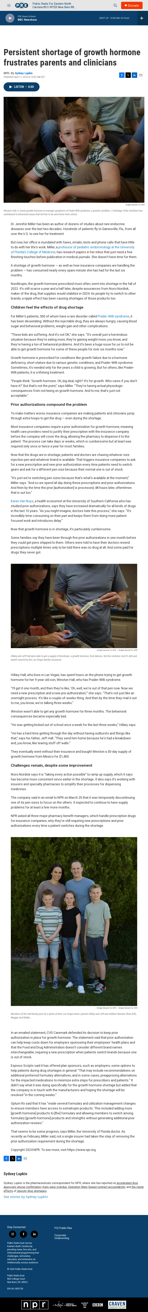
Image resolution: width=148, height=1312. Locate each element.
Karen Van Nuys (22, 501)
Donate (133, 5)
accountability (116, 1187)
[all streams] (142, 18)
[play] (10, 18)
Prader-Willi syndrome (113, 316)
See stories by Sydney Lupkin (26, 1197)
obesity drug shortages (31, 1191)
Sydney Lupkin (23, 73)
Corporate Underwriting (62, 1237)
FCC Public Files (63, 1228)
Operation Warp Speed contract (87, 1187)
